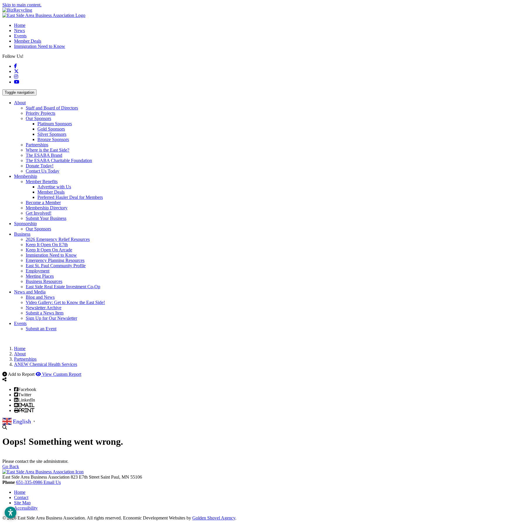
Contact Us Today (42, 170)
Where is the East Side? (47, 149)
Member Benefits (42, 181)
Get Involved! (38, 213)
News (19, 30)
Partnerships (37, 144)
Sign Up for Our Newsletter (51, 318)
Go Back (10, 466)
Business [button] (22, 234)
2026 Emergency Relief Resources (58, 239)
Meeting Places (40, 276)
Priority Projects (40, 113)
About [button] (20, 102)
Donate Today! (39, 165)
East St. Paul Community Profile (56, 265)
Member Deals (27, 41)
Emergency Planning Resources (55, 260)
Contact (21, 497)
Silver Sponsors (51, 134)
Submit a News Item (44, 312)
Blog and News (40, 297)
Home (19, 25)
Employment (37, 270)
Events (20, 35)
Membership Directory (47, 207)
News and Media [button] (30, 291)
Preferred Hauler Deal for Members (70, 197)
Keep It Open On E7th (47, 244)
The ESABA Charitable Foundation (59, 160)
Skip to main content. (21, 4)
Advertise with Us (54, 186)
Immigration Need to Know (39, 46)
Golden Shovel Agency (213, 517)
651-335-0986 (30, 482)
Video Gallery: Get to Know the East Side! (65, 302)
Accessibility (26, 507)
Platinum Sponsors (54, 123)
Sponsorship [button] (25, 223)
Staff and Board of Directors (52, 107)
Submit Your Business (46, 218)
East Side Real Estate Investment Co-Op (63, 286)
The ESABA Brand (44, 155)
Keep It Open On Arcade (49, 249)
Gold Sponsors (51, 128)
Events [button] (20, 323)
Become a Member (43, 202)
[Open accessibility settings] (10, 512)
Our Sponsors (38, 118)
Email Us (52, 482)
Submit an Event (41, 328)
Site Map (22, 502)
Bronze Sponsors (53, 139)
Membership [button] (25, 176)
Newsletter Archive (43, 307)
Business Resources (44, 281)
